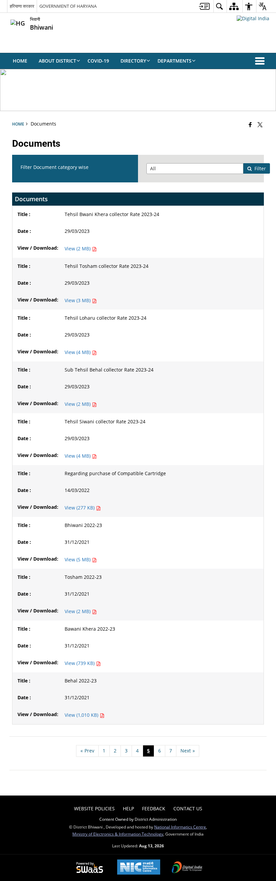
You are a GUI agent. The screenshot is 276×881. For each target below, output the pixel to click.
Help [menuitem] (128, 808)
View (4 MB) (78, 352)
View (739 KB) (80, 663)
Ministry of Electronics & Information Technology (117, 834)
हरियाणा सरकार (22, 6)
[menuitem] (204, 6)
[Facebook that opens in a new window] (250, 124)
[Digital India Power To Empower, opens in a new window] (187, 868)
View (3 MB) (78, 300)
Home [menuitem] (20, 61)
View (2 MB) (78, 248)
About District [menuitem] (57, 61)
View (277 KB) (80, 507)
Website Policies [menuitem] (94, 808)
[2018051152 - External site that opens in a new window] (253, 18)
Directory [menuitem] (133, 61)
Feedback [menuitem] (153, 808)
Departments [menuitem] (175, 61)
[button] (261, 61)
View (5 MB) (78, 559)
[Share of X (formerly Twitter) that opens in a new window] (260, 124)
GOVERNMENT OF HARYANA (68, 6)
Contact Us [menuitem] (187, 808)
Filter (260, 168)
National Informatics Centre (180, 827)
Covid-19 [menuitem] (98, 61)
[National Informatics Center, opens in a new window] (138, 867)
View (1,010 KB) (82, 715)
